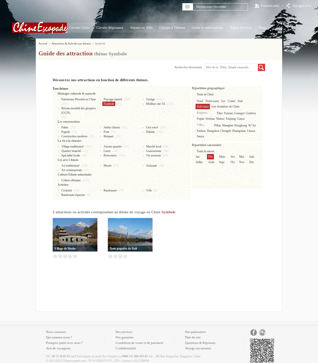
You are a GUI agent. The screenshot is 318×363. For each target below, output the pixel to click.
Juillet (199, 162)
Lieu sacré (152, 127)
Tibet (220, 113)
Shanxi (220, 118)
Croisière (66, 190)
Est (223, 101)
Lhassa (251, 131)
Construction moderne (74, 136)
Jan (197, 156)
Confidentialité (126, 348)
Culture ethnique (71, 180)
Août (211, 162)
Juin (251, 156)
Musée (108, 165)
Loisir (107, 151)
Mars (222, 156)
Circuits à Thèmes (172, 28)
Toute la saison (205, 151)
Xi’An (252, 125)
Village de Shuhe (65, 248)
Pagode (65, 132)
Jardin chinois (112, 127)
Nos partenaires (195, 332)
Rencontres (110, 155)
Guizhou (251, 113)
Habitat (150, 132)
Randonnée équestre (73, 195)
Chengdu (225, 131)
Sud (240, 101)
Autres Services (241, 28)
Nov (241, 162)
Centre (231, 101)
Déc (251, 162)
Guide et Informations (207, 28)
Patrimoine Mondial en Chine (78, 99)
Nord (200, 101)
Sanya (200, 136)
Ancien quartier (113, 146)
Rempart (109, 136)
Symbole (109, 104)
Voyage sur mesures (198, 348)
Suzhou (201, 131)
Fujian (200, 118)
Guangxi (239, 113)
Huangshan (239, 131)
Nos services (124, 332)
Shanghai (227, 125)
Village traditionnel (72, 146)
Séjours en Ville (141, 28)
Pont (106, 132)
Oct (233, 162)
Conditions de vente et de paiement (139, 343)
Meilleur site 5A (155, 104)
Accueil (43, 43)
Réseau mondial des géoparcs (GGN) (78, 110)
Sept (221, 162)
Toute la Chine (205, 94)
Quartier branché (71, 151)
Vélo (149, 190)
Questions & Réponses (200, 343)
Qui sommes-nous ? (59, 337)
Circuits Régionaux (109, 28)
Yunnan (228, 113)
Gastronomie (153, 151)
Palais (64, 127)
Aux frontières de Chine (225, 106)
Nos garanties (125, 337)
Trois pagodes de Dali (123, 248)
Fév (210, 156)
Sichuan (210, 118)
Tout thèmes (60, 88)
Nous (262, 28)
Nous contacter (56, 332)
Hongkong (240, 125)
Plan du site (193, 337)
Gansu (241, 118)
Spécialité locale (70, 155)
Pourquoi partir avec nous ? (64, 343)
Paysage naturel (113, 99)
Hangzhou (213, 131)
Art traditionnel (70, 165)
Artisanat (151, 165)
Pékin (217, 125)
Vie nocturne (153, 155)
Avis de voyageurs (58, 348)
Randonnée (110, 190)
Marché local (153, 146)
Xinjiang (231, 118)
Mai (241, 156)
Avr (233, 156)
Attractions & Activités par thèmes (71, 43)
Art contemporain (71, 170)
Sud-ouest (203, 106)
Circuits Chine (79, 28)
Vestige (150, 99)
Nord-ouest (212, 101)
